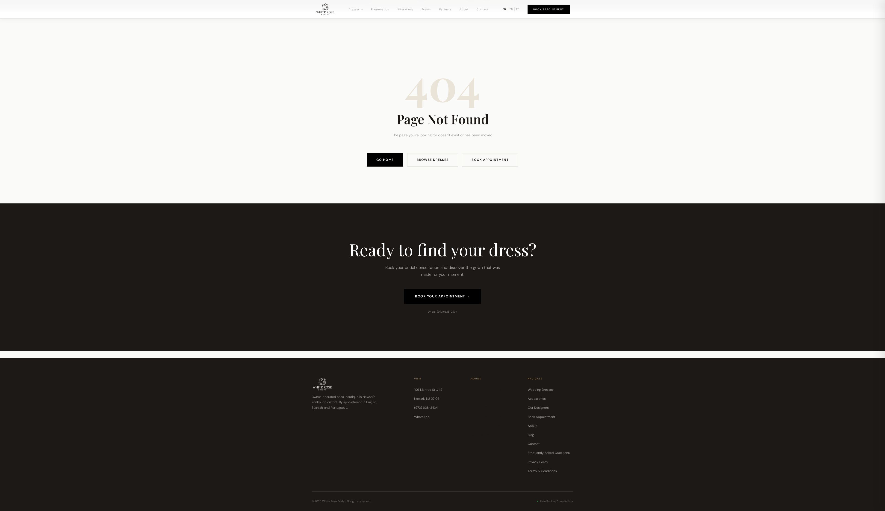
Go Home (385, 160)
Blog (531, 435)
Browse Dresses (432, 160)
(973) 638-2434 (426, 408)
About (464, 9)
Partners (445, 9)
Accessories (537, 399)
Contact (482, 9)
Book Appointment (548, 9)
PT (517, 9)
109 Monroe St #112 (428, 390)
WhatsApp (422, 417)
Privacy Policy (538, 462)
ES (511, 9)
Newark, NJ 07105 (426, 399)
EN (505, 9)
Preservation (380, 9)
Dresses (354, 9)
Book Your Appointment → (442, 296)
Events (426, 9)
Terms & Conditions (542, 471)
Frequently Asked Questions (549, 453)
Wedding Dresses (541, 390)
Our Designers (538, 408)
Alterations (405, 9)
